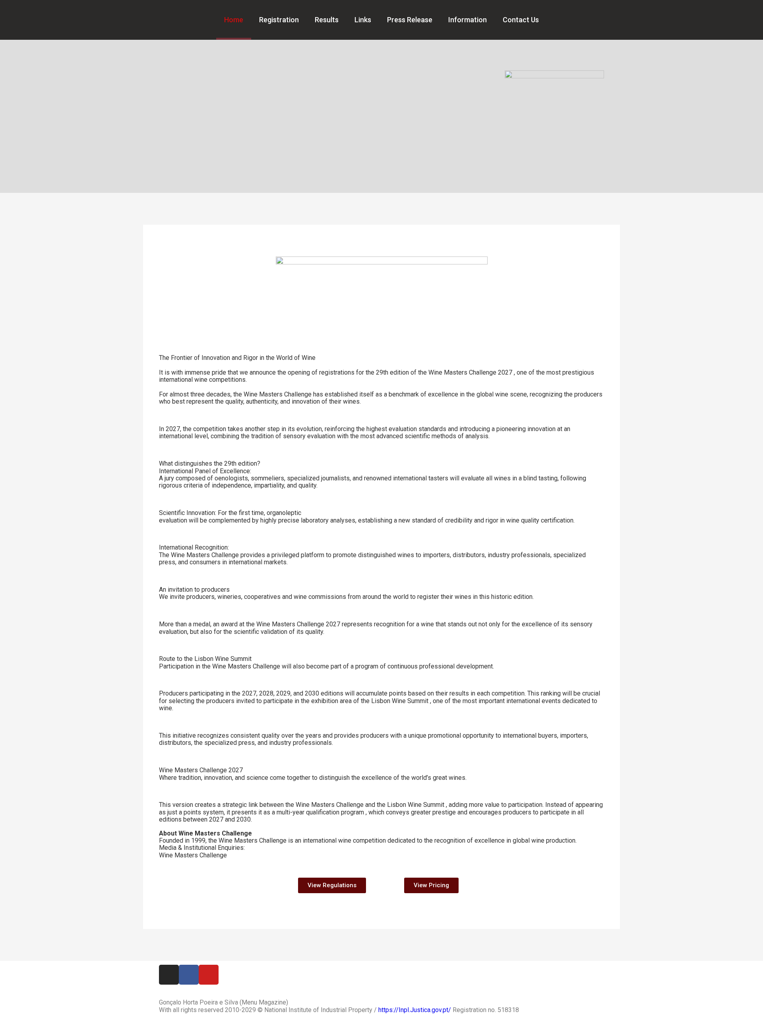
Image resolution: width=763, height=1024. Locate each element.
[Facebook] (189, 975)
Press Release (409, 20)
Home (233, 20)
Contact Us (521, 20)
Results (327, 20)
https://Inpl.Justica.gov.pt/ (414, 1010)
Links (362, 20)
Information (467, 20)
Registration (279, 20)
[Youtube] (209, 975)
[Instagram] (169, 975)
